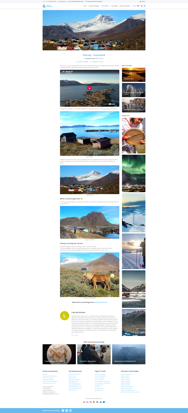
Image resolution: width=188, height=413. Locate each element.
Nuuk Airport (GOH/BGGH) (50, 381)
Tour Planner (105, 6)
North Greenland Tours (75, 388)
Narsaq (107, 250)
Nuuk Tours (72, 376)
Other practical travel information (130, 392)
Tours (85, 6)
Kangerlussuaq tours (74, 379)
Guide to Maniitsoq (126, 388)
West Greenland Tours (75, 385)
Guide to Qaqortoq (126, 381)
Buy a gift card (99, 390)
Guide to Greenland (126, 374)
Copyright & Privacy (48, 379)
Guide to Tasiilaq (125, 385)
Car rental (97, 387)
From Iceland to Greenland (102, 381)
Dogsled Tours (99, 385)
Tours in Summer (99, 378)
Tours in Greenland (100, 376)
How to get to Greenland (49, 376)
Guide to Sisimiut (125, 383)
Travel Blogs (114, 6)
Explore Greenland (125, 6)
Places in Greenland (74, 374)
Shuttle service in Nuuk (49, 383)
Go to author (75, 335)
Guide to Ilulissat (125, 378)
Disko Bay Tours (73, 381)
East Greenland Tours (75, 383)
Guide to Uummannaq (127, 387)
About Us (45, 374)
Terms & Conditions (48, 378)
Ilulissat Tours (73, 378)
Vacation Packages (94, 6)
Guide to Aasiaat (125, 379)
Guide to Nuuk (125, 376)
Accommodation (99, 388)
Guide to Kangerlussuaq (127, 390)
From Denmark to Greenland (103, 383)
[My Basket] (144, 6)
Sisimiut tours (72, 390)
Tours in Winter (99, 379)
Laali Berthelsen (90, 58)
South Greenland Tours (75, 387)
